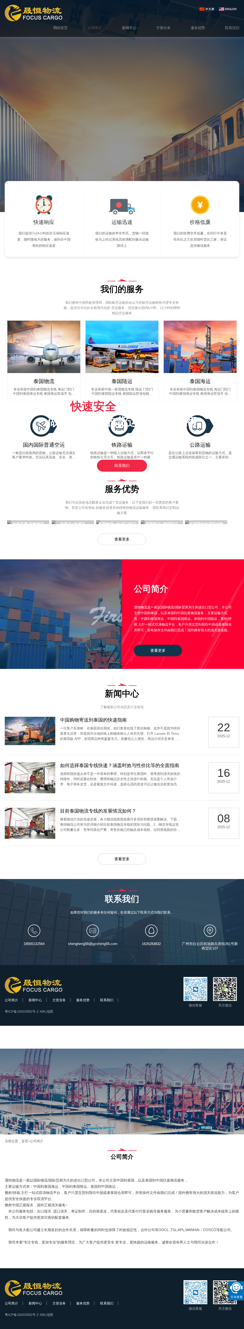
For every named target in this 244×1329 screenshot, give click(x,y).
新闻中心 (35, 1000)
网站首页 (60, 28)
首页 (24, 1141)
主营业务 (59, 1000)
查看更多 (122, 539)
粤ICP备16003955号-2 (22, 1011)
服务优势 (83, 1000)
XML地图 (46, 1011)
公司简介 (11, 1000)
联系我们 (122, 466)
